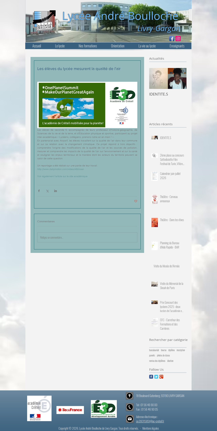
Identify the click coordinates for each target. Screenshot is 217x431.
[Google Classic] (161, 377)
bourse (163, 350)
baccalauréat (154, 350)
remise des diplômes (157, 361)
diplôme (171, 350)
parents (152, 355)
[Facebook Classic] (151, 377)
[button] (60, 45)
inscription (181, 350)
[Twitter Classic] (156, 377)
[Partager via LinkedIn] (55, 190)
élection (170, 361)
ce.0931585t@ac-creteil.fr (150, 421)
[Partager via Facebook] (39, 190)
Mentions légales (150, 428)
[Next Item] (181, 78)
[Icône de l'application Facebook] (171, 38)
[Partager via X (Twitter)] (47, 190)
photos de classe (163, 355)
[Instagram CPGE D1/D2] (178, 38)
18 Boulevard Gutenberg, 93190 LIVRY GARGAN (160, 395)
